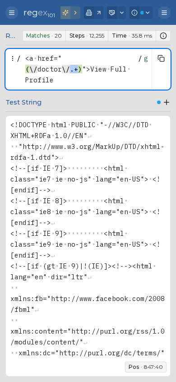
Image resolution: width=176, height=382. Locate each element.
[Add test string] (166, 102)
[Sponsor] (116, 12)
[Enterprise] (93, 12)
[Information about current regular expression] (163, 35)
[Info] (141, 12)
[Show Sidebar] (11, 12)
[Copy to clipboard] (161, 58)
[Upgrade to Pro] (70, 12)
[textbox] (79, 69)
